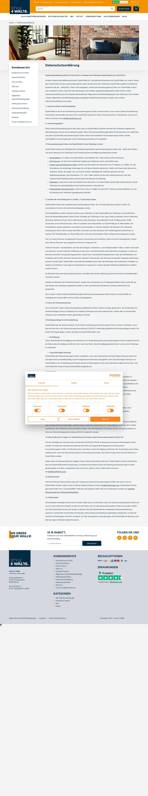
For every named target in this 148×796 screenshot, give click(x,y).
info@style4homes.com (72, 118)
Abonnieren (92, 543)
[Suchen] (112, 8)
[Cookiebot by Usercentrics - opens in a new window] (110, 375)
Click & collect (75, 2)
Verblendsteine (93, 16)
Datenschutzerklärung (20, 108)
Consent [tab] (41, 383)
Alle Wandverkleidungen (33, 16)
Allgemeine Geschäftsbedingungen (69, 574)
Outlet (79, 16)
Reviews (15, 117)
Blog (124, 16)
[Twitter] (125, 538)
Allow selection (74, 419)
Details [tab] (74, 383)
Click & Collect (17, 82)
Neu (72, 16)
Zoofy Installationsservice (93, 2)
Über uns (15, 86)
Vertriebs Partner (18, 91)
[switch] (62, 410)
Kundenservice (46, 2)
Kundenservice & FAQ (20, 73)
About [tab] (106, 383)
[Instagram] (130, 538)
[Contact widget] (1, 625)
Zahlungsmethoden (19, 113)
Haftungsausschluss (19, 104)
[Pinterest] (135, 538)
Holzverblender (112, 16)
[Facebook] (119, 538)
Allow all (105, 419)
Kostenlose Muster (58, 16)
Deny (43, 419)
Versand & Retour (61, 2)
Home (36, 2)
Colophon (42, 618)
